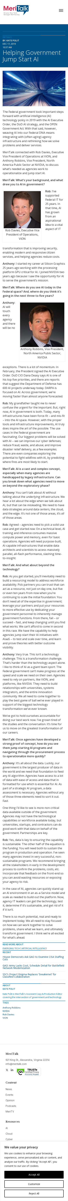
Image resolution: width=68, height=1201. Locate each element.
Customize (34, 1184)
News (9, 1089)
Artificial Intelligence (34, 948)
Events (9, 1094)
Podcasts (11, 1105)
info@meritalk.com (16, 1063)
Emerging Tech (11, 948)
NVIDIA (6, 1011)
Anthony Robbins (12, 1007)
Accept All (34, 1174)
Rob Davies (8, 1014)
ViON (5, 1017)
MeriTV (10, 1111)
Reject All (34, 1193)
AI (7, 1128)
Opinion (10, 1100)
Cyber (9, 1139)
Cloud (9, 1133)
